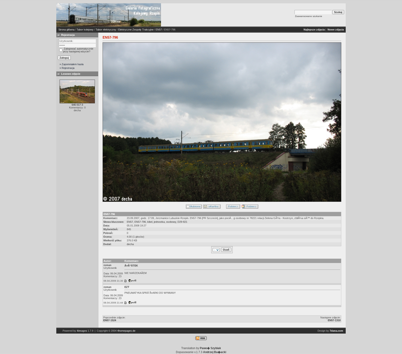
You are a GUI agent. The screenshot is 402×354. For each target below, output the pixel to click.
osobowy (171, 221)
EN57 (159, 29)
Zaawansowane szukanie (308, 16)
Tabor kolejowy (85, 29)
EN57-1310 (334, 320)
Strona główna (66, 29)
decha (130, 244)
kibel (149, 221)
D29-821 (182, 221)
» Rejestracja (67, 68)
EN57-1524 (109, 320)
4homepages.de (126, 330)
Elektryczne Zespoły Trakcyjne (136, 29)
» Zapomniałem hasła (72, 64)
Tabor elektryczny (106, 29)
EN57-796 (140, 221)
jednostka (159, 221)
